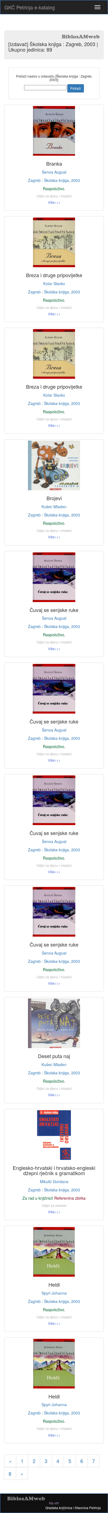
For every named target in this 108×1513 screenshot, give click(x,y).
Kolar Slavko (54, 283)
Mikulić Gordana (54, 1181)
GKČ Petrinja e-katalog (29, 7)
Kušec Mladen (54, 506)
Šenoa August (54, 172)
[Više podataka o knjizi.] (54, 131)
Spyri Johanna (54, 1293)
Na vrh (54, 1503)
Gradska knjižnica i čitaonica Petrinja (73, 1507)
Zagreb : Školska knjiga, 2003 (54, 180)
